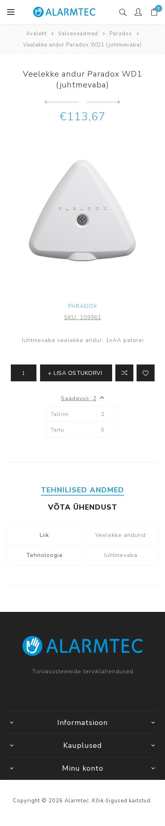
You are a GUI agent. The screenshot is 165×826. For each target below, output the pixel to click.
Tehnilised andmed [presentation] (82, 490)
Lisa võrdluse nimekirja (124, 372)
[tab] (82, 490)
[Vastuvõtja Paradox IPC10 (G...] (61, 102)
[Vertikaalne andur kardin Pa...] (104, 102)
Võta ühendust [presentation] (82, 507)
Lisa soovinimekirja (146, 372)
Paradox (82, 306)
